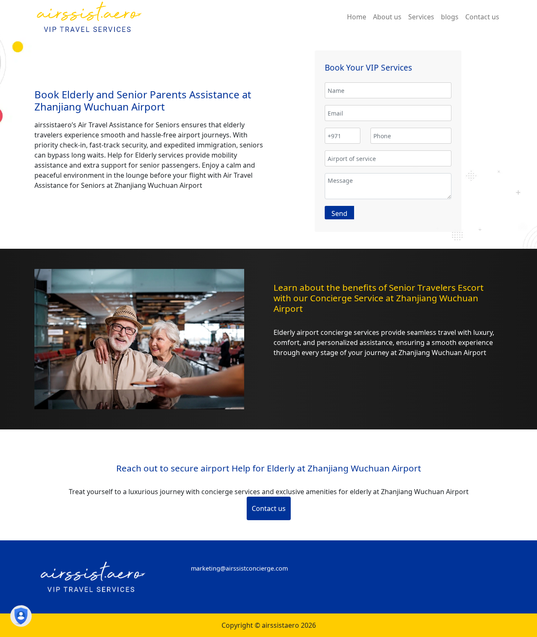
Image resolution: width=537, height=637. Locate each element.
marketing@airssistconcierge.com (239, 568)
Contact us (269, 508)
